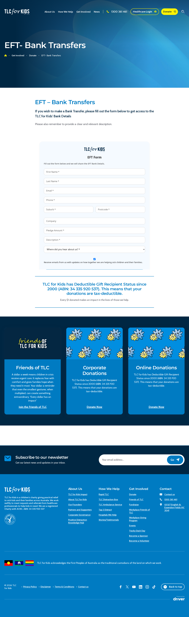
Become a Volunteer (139, 540)
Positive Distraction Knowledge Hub (77, 521)
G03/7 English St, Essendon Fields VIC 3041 (174, 507)
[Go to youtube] (134, 587)
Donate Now (94, 407)
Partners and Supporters (80, 509)
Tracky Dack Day (137, 530)
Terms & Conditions (64, 586)
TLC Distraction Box (108, 499)
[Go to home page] (5, 55)
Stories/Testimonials (109, 519)
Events (132, 525)
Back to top (175, 586)
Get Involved (138, 489)
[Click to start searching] (183, 11)
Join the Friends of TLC (33, 407)
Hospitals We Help (107, 515)
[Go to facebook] (120, 587)
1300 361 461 (119, 11)
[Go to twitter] (127, 587)
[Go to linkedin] (140, 587)
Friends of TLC (136, 499)
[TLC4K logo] (16, 12)
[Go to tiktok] (154, 587)
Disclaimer (46, 586)
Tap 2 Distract (105, 509)
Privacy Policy (30, 586)
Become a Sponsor (138, 536)
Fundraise (134, 504)
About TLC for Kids (77, 499)
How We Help (109, 489)
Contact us (169, 494)
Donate (167, 11)
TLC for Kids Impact (77, 494)
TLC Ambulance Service (110, 504)
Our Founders (75, 504)
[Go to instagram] (147, 587)
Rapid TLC (104, 494)
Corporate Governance (79, 515)
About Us (75, 489)
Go (172, 459)
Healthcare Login (142, 11)
